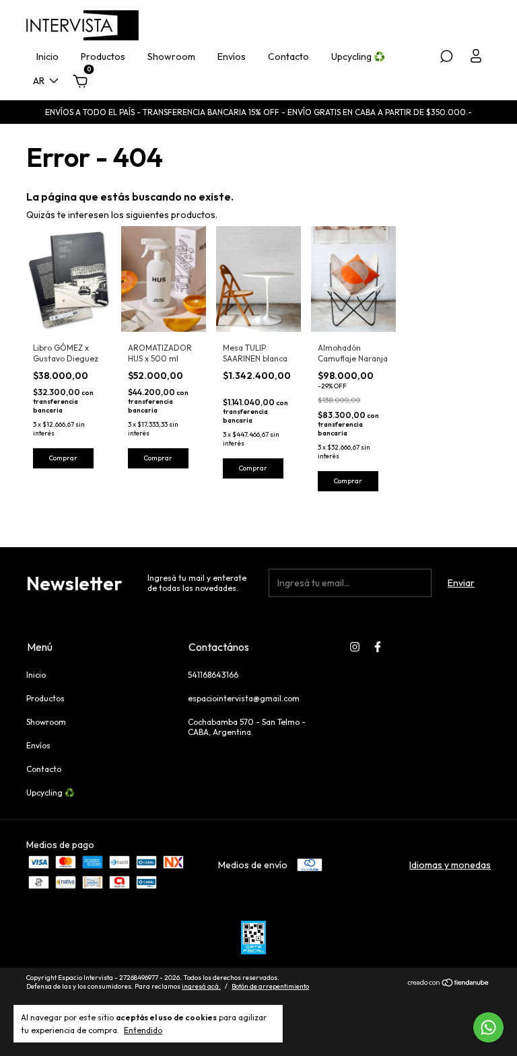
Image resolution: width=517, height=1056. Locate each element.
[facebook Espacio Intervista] (377, 646)
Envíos (231, 56)
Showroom (171, 56)
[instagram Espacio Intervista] (354, 646)
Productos (103, 56)
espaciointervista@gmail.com (244, 698)
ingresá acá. (201, 986)
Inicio (47, 56)
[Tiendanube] (449, 984)
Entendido (143, 1030)
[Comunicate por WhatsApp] (488, 1027)
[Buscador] (446, 58)
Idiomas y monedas (450, 865)
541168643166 (213, 675)
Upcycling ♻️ (358, 56)
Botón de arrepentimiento (270, 986)
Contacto (288, 56)
